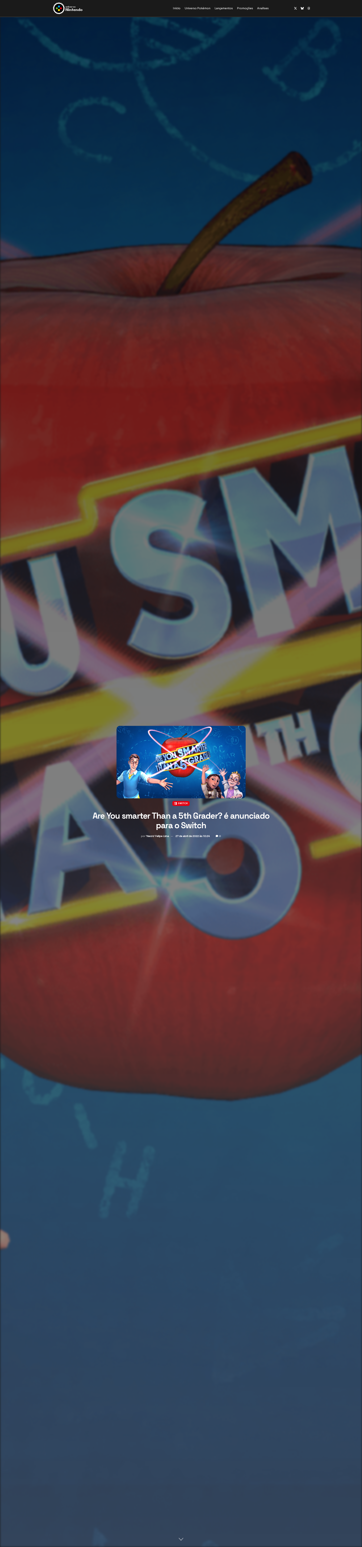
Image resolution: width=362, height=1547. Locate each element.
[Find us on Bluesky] (302, 8)
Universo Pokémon (197, 8)
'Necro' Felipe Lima (157, 836)
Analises (263, 8)
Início (176, 8)
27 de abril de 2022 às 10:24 (193, 836)
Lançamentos (224, 8)
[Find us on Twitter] (295, 8)
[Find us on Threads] (309, 8)
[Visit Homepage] (79, 8)
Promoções (245, 8)
